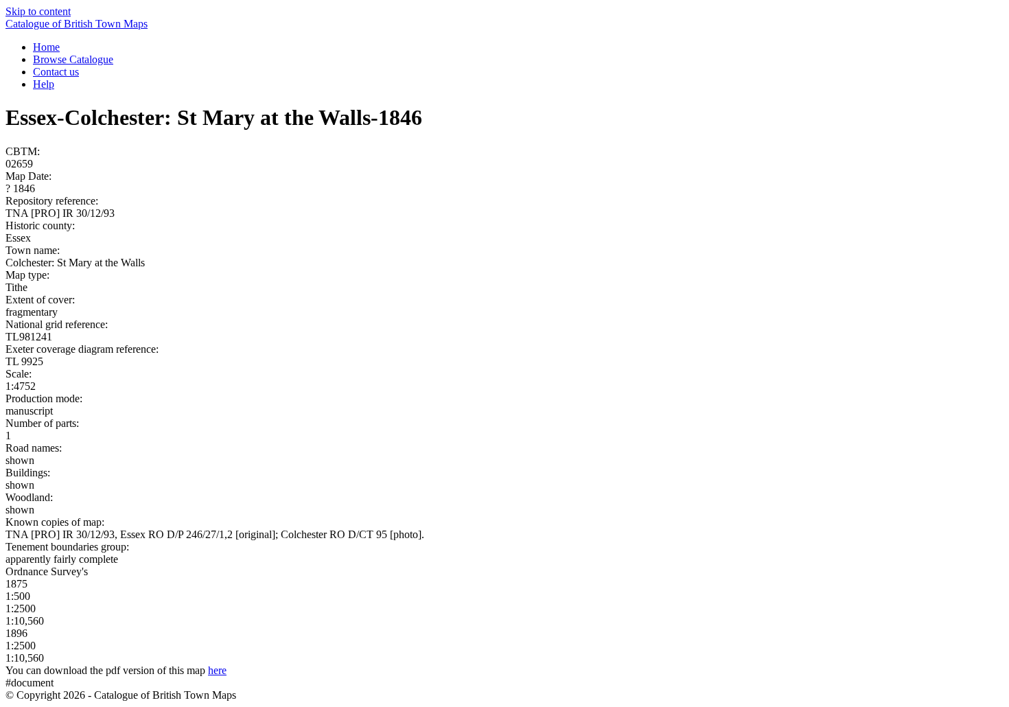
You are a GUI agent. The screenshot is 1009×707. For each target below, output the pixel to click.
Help (43, 84)
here (217, 670)
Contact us (56, 72)
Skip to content (38, 11)
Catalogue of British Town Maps (76, 24)
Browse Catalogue (73, 59)
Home (46, 47)
